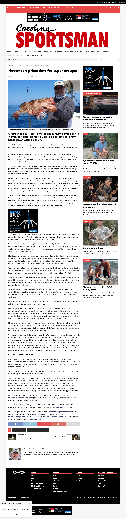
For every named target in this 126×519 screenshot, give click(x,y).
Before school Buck (93, 248)
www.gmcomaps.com (38, 419)
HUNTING (18, 52)
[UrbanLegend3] (23, 232)
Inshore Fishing (37, 483)
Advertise (101, 476)
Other (55, 489)
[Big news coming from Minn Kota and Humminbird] (100, 103)
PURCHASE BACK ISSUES (65, 52)
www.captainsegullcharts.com (59, 412)
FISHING (9, 52)
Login (100, 483)
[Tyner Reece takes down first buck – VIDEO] (100, 146)
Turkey (55, 486)
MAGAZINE (79, 52)
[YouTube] (114, 8)
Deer (55, 478)
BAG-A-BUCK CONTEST (55, 7)
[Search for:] (108, 59)
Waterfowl (57, 481)
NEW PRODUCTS (50, 52)
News (33, 476)
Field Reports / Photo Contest (18, 497)
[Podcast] (118, 8)
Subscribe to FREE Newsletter (16, 515)
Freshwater (35, 481)
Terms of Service (104, 481)
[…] (108, 127)
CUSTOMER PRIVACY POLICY (33, 55)
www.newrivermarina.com (67, 398)
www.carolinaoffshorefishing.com (20, 398)
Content (24, 76)
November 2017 (43, 430)
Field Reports (21, 7)
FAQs (43, 7)
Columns (79, 476)
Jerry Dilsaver (15, 76)
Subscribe (122, 2)
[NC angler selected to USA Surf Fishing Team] (100, 272)
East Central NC (19, 430)
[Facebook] (107, 8)
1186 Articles (45, 449)
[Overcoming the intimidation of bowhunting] (100, 189)
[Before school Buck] (100, 233)
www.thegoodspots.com (39, 414)
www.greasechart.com (55, 417)
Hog (54, 483)
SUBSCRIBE (107, 52)
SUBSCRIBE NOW (29, 11)
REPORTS (28, 52)
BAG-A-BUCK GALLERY (14, 11)
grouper (31, 430)
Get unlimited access (103, 2)
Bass (32, 478)
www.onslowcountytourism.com (64, 407)
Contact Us (69, 7)
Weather (79, 481)
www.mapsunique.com (16, 417)
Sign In (114, 2)
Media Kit (10, 7)
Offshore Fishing (32, 76)
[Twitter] (110, 8)
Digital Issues (34, 7)
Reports (79, 478)
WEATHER (37, 52)
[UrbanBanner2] (63, 21)
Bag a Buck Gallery (60, 491)
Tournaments (36, 489)
